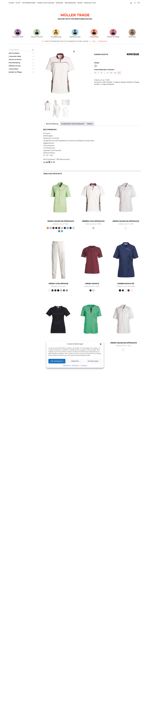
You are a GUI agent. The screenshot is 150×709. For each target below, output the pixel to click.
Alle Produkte (14, 53)
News (80, 3)
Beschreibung (52, 124)
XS (95, 73)
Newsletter (90, 3)
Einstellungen (93, 361)
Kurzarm (97, 84)
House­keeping (56, 37)
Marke (90, 124)
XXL (111, 73)
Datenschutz (67, 365)
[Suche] (33, 50)
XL (107, 73)
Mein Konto (131, 3)
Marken (59, 3)
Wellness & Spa (75, 37)
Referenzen (70, 3)
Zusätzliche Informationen (72, 124)
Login (93, 41)
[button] (101, 344)
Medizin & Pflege (113, 37)
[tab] (52, 124)
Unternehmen (28, 3)
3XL (115, 73)
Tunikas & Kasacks (119, 82)
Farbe (96, 63)
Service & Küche (37, 37)
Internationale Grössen (104, 70)
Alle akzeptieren (57, 361)
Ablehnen (75, 361)
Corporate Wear (17, 37)
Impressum (83, 365)
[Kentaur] (133, 54)
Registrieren (103, 41)
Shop (18, 3)
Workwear (132, 37)
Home (11, 3)
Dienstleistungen (45, 3)
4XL (119, 73)
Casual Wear (94, 37)
